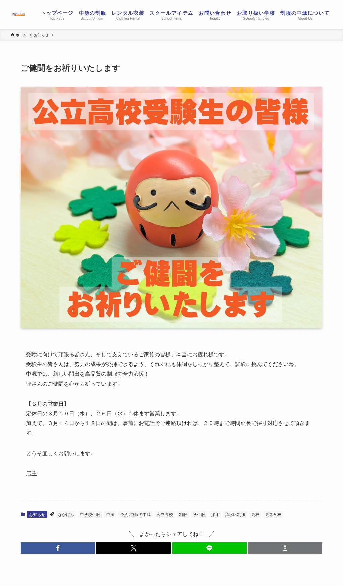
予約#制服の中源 (135, 514)
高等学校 (273, 514)
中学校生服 (90, 514)
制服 (183, 514)
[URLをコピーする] (285, 548)
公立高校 (165, 514)
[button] (58, 548)
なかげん (66, 514)
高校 (255, 514)
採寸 (215, 514)
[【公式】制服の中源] (18, 14)
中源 (110, 514)
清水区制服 (235, 514)
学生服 (199, 514)
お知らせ (37, 514)
